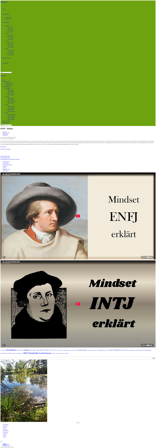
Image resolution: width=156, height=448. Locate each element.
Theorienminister (58, 353)
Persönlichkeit (33, 353)
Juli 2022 (4, 427)
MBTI (25, 353)
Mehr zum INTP (3, 146)
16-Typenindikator (3, 350)
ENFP (40, 350)
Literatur (21, 353)
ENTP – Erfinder (11, 91)
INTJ (116, 350)
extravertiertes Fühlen (90, 350)
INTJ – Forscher (11, 93)
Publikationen (53, 353)
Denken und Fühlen (6, 169)
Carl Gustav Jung (19, 350)
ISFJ (12, 353)
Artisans (6, 104)
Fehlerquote (95, 350)
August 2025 (5, 426)
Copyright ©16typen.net (6, 445)
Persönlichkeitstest (6, 81)
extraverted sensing (66, 350)
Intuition (4, 167)
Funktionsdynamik (101, 350)
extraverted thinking (73, 350)
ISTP (19, 353)
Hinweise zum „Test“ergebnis (5, 149)
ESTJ (54, 350)
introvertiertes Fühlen (4, 353)
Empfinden (5, 166)
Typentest (63, 353)
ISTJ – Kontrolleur (11, 114)
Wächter (7, 112)
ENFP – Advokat (11, 99)
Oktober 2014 (5, 432)
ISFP (14, 353)
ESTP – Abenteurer (11, 107)
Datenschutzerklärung (6, 444)
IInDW (108, 350)
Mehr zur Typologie (6, 121)
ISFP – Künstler (11, 109)
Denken (31, 350)
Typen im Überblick (7, 86)
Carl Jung (26, 350)
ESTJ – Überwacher (11, 116)
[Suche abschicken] (12, 125)
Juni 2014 (4, 436)
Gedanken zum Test (9, 84)
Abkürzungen (5, 170)
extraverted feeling (60, 350)
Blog (4, 79)
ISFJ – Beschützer (11, 117)
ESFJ (49, 350)
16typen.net (3, 2)
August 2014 (5, 433)
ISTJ (16, 353)
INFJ (111, 350)
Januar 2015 (5, 429)
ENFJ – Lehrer (10, 102)
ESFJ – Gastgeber (11, 119)
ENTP (46, 350)
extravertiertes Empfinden (82, 350)
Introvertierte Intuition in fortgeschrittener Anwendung (9, 159)
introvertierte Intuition (138, 350)
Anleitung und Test (9, 83)
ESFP (51, 350)
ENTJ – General (11, 94)
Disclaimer (4, 443)
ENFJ (38, 350)
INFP (114, 350)
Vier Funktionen (6, 163)
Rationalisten (7, 88)
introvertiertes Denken (147, 350)
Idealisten (7, 96)
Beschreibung (11, 350)
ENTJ (43, 350)
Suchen (1, 356)
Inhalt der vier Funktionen (7, 164)
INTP (119, 350)
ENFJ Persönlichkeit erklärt (5, 157)
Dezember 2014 (5, 430)
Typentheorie (67, 353)
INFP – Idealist (10, 98)
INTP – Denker (11, 89)
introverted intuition (124, 350)
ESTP (56, 350)
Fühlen (105, 350)
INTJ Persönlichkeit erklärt (5, 156)
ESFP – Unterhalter (11, 111)
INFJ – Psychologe (11, 101)
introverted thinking (131, 350)
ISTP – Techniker (11, 106)
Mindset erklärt (6, 122)
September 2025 (6, 424)
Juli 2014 (4, 435)
